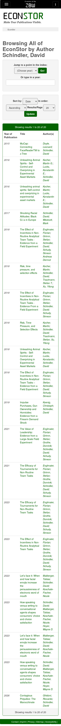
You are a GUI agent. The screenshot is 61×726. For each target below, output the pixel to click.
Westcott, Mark (48, 221)
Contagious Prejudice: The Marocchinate (28, 699)
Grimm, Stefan (47, 237)
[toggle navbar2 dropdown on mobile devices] (56, 4)
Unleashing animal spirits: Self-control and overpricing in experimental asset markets (30, 193)
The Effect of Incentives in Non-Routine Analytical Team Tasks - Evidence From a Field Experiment (29, 301)
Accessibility (51, 721)
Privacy (31, 721)
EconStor (11, 29)
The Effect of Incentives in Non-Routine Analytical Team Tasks (29, 544)
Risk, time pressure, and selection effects (28, 269)
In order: (43, 101)
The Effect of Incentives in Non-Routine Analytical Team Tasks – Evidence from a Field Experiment (29, 381)
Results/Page (35, 107)
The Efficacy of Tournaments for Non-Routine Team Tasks (29, 470)
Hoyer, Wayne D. (48, 627)
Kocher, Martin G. (48, 161)
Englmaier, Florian (48, 231)
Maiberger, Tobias (48, 577)
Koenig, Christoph (48, 404)
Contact (14, 721)
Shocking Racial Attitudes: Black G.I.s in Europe (28, 216)
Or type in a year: (30, 77)
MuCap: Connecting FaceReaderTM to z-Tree (30, 148)
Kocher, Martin (47, 188)
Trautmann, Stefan (49, 337)
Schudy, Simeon (47, 314)
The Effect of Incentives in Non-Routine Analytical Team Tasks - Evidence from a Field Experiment (29, 238)
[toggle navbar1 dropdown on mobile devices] (6, 4)
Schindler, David (48, 152)
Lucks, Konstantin (48, 357)
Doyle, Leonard (47, 145)
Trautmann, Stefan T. (49, 281)
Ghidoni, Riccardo (47, 697)
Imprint (23, 721)
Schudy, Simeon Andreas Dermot (47, 255)
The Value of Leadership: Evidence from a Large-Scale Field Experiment (29, 435)
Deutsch (54, 724)
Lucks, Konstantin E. (48, 170)
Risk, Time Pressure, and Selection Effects (29, 326)
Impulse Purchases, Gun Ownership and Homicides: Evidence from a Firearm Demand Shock (29, 412)
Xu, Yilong (48, 286)
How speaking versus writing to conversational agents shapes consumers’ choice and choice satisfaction (30, 612)
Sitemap (40, 721)
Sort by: (17, 101)
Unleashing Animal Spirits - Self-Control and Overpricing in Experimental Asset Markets (30, 168)
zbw (30, 5)
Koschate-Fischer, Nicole (48, 592)
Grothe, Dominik (47, 444)
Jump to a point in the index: (30, 64)
